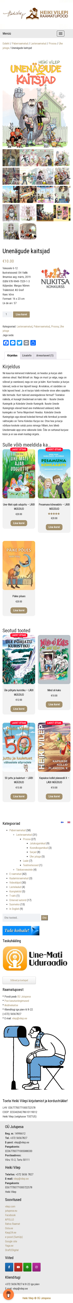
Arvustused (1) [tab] (44, 355)
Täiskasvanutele (24, 869)
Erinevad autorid (17, 900)
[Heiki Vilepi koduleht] (27, 1267)
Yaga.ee (9, 1245)
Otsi (44, 917)
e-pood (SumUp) (14, 1237)
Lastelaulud (15, 887)
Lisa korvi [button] (18, 523)
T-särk (12, 895)
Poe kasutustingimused (16, 1000)
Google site (11, 1241)
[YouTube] (18, 1267)
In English (14, 908)
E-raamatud (15, 874)
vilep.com (10, 1206)
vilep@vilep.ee (19, 1018)
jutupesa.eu (11, 1210)
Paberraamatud (20, 43)
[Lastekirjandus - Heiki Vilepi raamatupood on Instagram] (36, 1267)
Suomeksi (14, 904)
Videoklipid (15, 882)
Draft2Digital (12, 1250)
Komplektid (15, 891)
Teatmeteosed (31, 865)
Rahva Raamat (12, 1223)
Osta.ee (9, 1228)
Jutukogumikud (38, 843)
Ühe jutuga (35, 856)
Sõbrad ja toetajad (19, 980)
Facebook (10, 1215)
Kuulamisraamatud (19, 878)
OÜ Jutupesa (24, 996)
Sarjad (33, 852)
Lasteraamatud (38, 43)
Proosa (52, 43)
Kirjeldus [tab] (12, 355)
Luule (26, 860)
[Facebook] (9, 1267)
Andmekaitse (11, 1005)
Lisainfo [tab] (27, 355)
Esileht (6, 43)
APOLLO (9, 1219)
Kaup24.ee (10, 1232)
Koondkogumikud (39, 847)
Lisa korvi (21, 314)
